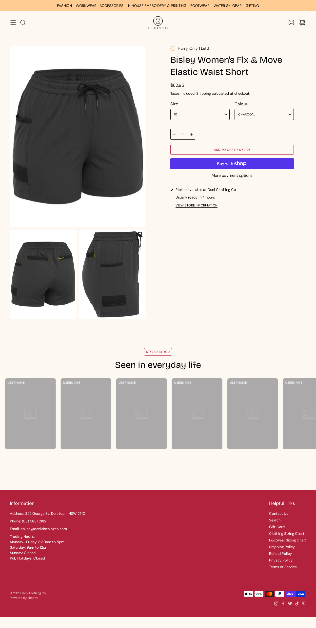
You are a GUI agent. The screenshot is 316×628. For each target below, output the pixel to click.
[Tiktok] (297, 604)
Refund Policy (280, 553)
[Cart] (302, 22)
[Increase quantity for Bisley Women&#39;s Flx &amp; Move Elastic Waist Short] (191, 134)
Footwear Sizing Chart (287, 540)
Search (274, 520)
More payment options (232, 175)
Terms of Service (283, 566)
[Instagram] (276, 604)
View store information (196, 205)
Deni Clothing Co (34, 593)
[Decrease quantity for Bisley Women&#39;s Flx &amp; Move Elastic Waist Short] (174, 134)
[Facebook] (283, 604)
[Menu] (13, 22)
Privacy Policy (281, 560)
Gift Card (277, 526)
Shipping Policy (282, 546)
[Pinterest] (304, 604)
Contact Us (278, 513)
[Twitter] (290, 604)
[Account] (291, 22)
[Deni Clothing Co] (158, 22)
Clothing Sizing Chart (286, 533)
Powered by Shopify (24, 598)
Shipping (203, 93)
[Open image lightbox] (43, 275)
